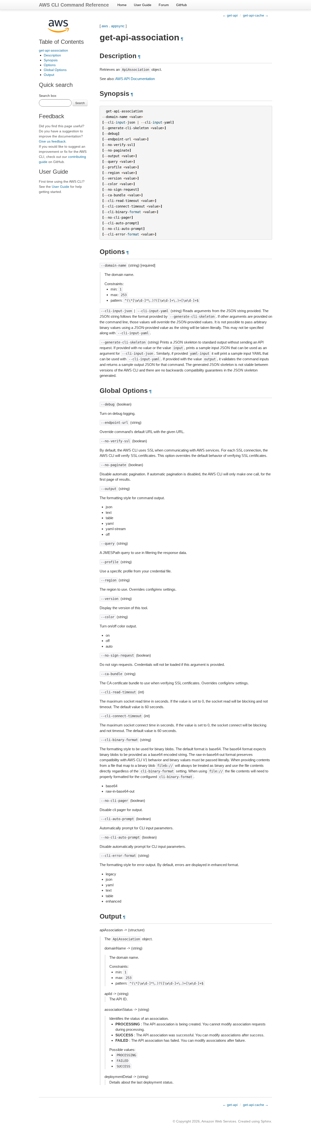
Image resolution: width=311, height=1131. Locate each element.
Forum (164, 5)
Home (122, 5)
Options (50, 65)
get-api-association (53, 50)
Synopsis (51, 60)
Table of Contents (61, 41)
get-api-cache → (255, 15)
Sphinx (266, 1121)
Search (80, 103)
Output (49, 75)
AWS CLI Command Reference (74, 5)
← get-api (230, 15)
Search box (47, 96)
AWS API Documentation (135, 79)
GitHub (181, 5)
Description (52, 55)
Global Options (55, 70)
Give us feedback (52, 141)
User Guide (142, 5)
